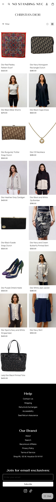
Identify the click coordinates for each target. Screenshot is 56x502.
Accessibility (28, 411)
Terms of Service (28, 452)
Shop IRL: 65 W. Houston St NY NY (28, 456)
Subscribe (28, 484)
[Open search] (9, 4)
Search (28, 440)
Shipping (28, 403)
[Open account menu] (47, 4)
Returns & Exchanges (28, 407)
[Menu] (3, 4)
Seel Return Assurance (28, 415)
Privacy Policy (28, 448)
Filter (7, 24)
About (28, 435)
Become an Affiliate (28, 444)
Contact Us (28, 398)
